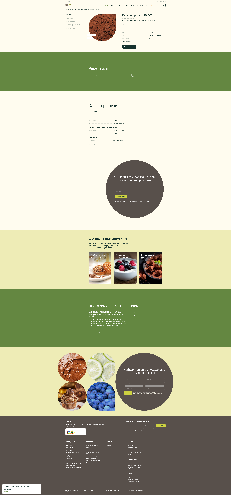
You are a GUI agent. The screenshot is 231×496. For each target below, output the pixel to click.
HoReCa (148, 5)
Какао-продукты (69, 445)
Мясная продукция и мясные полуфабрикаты (93, 463)
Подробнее (7, 491)
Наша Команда (131, 454)
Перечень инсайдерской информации (134, 468)
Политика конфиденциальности (112, 490)
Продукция (105, 5)
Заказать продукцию (129, 46)
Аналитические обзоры (133, 481)
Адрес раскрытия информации (135, 465)
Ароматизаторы (69, 458)
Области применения (72, 25)
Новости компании (132, 484)
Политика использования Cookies (135, 490)
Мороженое (89, 447)
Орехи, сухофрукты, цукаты (72, 452)
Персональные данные (89, 490)
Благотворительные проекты (135, 452)
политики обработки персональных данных (139, 201)
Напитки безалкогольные (92, 450)
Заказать (128, 393)
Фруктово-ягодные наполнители (73, 463)
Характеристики (70, 21)
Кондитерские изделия (92, 445)
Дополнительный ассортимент (73, 467)
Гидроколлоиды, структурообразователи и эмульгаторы (71, 449)
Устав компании (132, 463)
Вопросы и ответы (71, 28)
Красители (68, 460)
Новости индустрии (133, 479)
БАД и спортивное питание (93, 460)
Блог (141, 5)
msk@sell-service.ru (70, 426)
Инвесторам (131, 450)
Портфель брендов (133, 447)
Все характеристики (126, 41)
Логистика (109, 445)
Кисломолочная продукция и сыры (93, 453)
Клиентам (125, 5)
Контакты (157, 5)
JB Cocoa (124, 18)
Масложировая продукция (92, 456)
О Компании (131, 445)
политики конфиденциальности (121, 201)
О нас (118, 5)
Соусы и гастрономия (91, 458)
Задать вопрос (94, 331)
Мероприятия (131, 477)
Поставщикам (134, 5)
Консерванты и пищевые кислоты (71, 455)
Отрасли (90, 442)
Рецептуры (69, 18)
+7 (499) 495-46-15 (161, 1)
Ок (36, 489)
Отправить (161, 425)
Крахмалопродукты (70, 465)
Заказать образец (120, 196)
